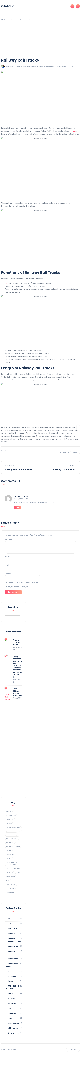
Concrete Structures (12, 838)
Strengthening (10, 876)
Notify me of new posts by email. (18, 587)
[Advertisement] (40, 39)
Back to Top (74, 1049)
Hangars (8, 858)
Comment (9, 539)
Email (7, 565)
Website (8, 574)
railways (75, 453)
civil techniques (22, 66)
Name (7, 556)
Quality (8, 868)
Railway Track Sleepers (64, 469)
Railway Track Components (18, 469)
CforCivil (8, 6)
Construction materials (35, 66)
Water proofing (10, 892)
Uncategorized (10, 884)
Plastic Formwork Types (17, 642)
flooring (8, 850)
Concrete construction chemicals (13, 829)
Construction (10, 842)
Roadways (9, 872)
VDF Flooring (10, 888)
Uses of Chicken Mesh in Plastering (17, 692)
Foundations (10, 854)
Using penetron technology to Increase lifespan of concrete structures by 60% (17, 665)
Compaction (10, 819)
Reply (17, 507)
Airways (8, 811)
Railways (47, 66)
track (74, 131)
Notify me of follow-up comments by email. (22, 582)
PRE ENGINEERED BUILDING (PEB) (11, 863)
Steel (52, 66)
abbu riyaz (9, 66)
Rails (6, 283)
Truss (7, 880)
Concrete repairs (11, 834)
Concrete (9, 823)
